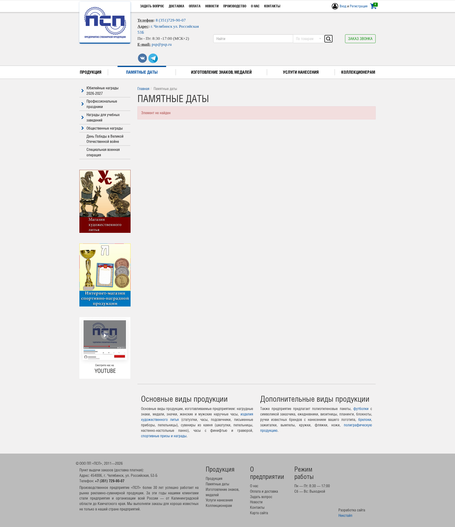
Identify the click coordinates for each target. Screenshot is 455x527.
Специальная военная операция (103, 152)
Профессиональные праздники (101, 104)
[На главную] (105, 22)
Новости (211, 6)
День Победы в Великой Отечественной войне (104, 139)
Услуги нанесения (301, 72)
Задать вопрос (152, 6)
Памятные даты (142, 72)
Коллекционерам (358, 72)
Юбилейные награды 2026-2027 (102, 91)
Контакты (272, 6)
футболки (361, 408)
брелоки (364, 419)
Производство (234, 6)
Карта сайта (259, 512)
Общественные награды (104, 128)
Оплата (194, 6)
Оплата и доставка (264, 491)
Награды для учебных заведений (103, 117)
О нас (255, 6)
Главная (143, 88)
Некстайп (345, 515)
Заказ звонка (360, 38)
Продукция (90, 72)
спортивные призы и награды (164, 435)
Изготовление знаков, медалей (221, 72)
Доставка (176, 6)
